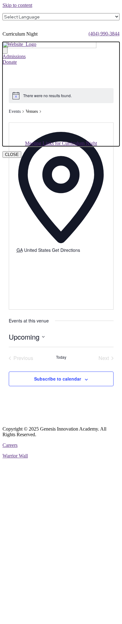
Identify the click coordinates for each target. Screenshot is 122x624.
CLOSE (12, 154)
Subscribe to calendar (57, 379)
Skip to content (17, 5)
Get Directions (66, 250)
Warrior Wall (15, 455)
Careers (10, 445)
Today (61, 357)
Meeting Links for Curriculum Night (61, 143)
